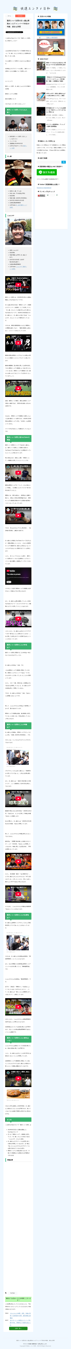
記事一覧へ (18, 1328)
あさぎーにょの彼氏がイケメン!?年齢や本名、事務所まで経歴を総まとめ (20, 1323)
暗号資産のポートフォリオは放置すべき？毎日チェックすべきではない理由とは (56, 110)
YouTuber (12, 1293)
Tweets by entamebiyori (44, 188)
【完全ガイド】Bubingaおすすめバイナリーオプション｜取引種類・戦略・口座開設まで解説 (56, 79)
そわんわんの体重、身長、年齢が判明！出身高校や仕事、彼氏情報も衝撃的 (20, 1316)
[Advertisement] (18, 1227)
